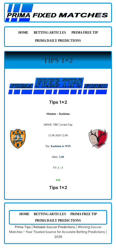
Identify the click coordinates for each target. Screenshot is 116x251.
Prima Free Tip (84, 32)
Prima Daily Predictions (58, 41)
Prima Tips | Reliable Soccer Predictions (45, 227)
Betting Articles (50, 32)
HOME (23, 32)
